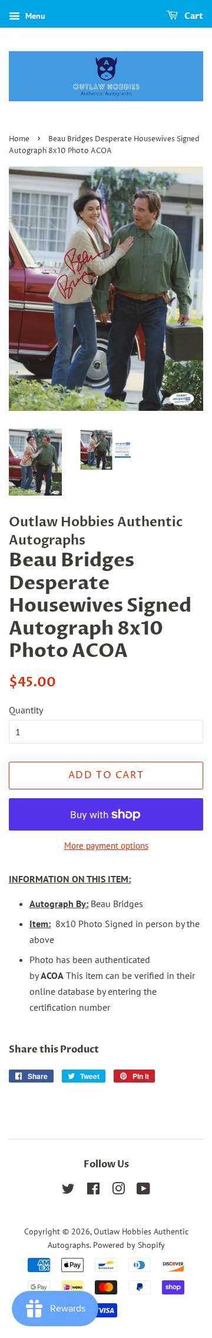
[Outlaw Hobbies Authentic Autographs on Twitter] (68, 1191)
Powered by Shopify (129, 1245)
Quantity (26, 710)
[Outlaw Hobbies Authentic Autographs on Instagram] (118, 1191)
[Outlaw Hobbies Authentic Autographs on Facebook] (93, 1191)
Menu (34, 16)
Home (19, 139)
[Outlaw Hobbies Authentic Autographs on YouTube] (143, 1191)
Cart (193, 16)
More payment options (106, 845)
